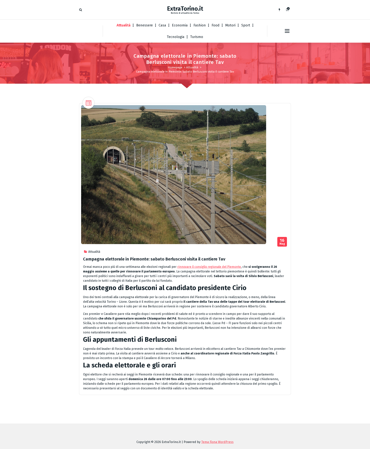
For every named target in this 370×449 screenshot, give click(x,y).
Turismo (196, 37)
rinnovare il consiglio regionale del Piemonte (209, 267)
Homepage (175, 67)
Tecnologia (175, 37)
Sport (245, 25)
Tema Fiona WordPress (217, 442)
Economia (180, 25)
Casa (162, 25)
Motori (230, 25)
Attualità (123, 25)
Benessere (144, 25)
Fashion (199, 25)
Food (215, 25)
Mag (282, 241)
